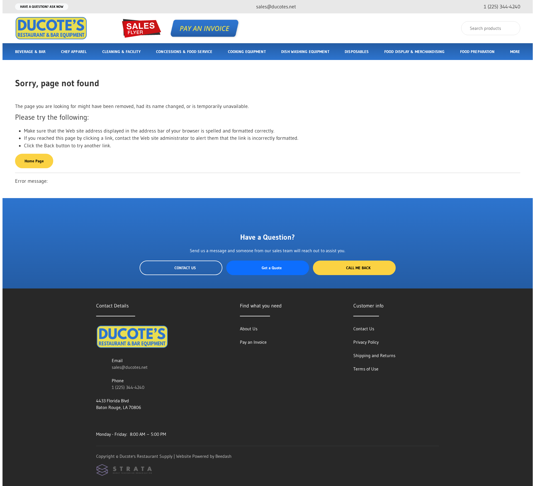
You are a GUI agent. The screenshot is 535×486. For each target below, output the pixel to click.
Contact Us (185, 267)
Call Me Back (358, 267)
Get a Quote (272, 267)
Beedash (223, 456)
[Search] (512, 28)
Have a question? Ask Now (41, 6)
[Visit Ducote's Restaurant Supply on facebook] (98, 421)
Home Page (34, 160)
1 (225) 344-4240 (128, 387)
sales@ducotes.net (130, 367)
